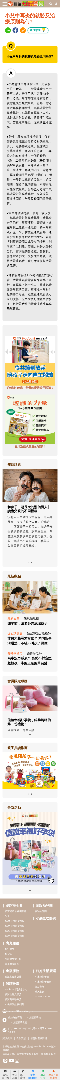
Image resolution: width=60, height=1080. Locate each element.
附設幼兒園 (44, 905)
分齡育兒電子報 (13, 958)
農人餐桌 (39, 991)
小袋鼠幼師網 (46, 918)
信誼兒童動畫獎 (13, 999)
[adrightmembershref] (30, 700)
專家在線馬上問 (53, 1076)
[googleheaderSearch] (50, 4)
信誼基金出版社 (13, 976)
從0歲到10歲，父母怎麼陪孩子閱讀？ (30, 388)
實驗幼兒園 (41, 911)
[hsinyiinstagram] (17, 1061)
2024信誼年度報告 (14, 931)
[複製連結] (23, 30)
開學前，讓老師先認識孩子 (28, 623)
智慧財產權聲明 (38, 1038)
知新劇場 (39, 986)
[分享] (8, 30)
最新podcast (32, 1076)
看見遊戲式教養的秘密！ (30, 446)
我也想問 (38, 29)
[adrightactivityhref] (30, 848)
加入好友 (42, 1076)
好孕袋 (8, 953)
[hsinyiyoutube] (11, 1061)
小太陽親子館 (42, 976)
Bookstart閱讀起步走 (16, 989)
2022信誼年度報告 (14, 921)
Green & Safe (42, 996)
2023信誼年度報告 (14, 926)
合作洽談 (21, 1038)
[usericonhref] (55, 4)
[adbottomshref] (30, 360)
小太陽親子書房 (43, 981)
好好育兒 (9, 948)
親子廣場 (22, 1076)
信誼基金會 (14, 905)
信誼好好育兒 (15, 1017)
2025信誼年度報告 (14, 936)
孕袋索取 (14, 1076)
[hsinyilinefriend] (5, 1061)
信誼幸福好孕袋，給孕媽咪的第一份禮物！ (29, 722)
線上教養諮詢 (12, 963)
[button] (46, 3)
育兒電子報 (5, 1076)
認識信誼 (7, 1038)
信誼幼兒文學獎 (13, 994)
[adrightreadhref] (30, 770)
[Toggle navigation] (4, 4)
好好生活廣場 (46, 971)
